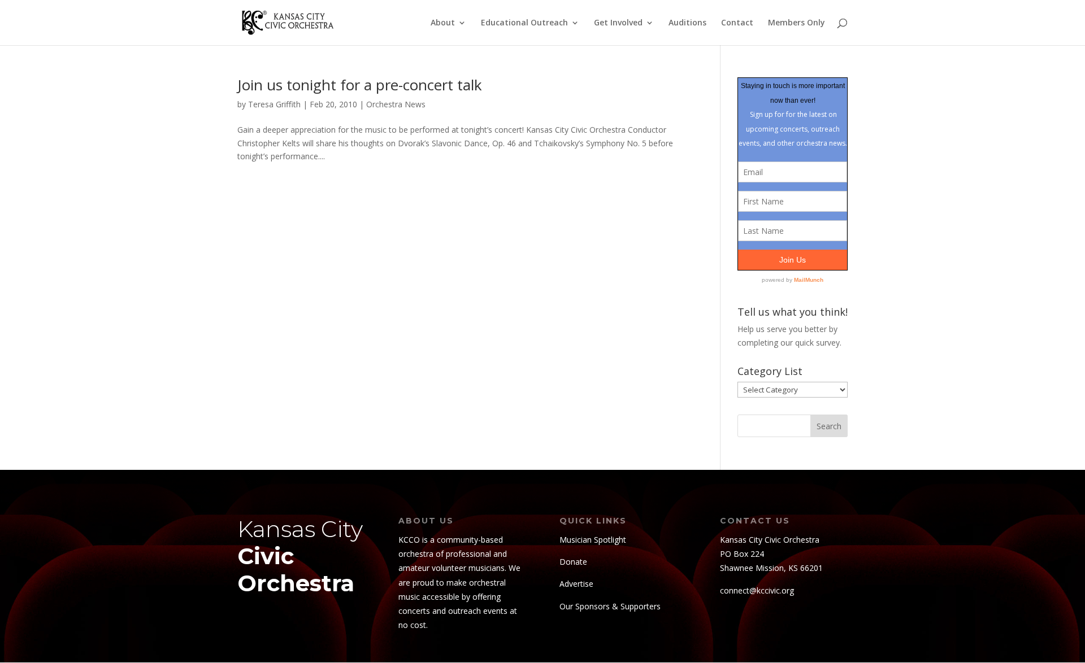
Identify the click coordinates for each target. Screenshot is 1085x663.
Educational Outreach (524, 23)
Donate (573, 561)
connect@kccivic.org (757, 590)
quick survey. (818, 342)
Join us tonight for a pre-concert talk (359, 85)
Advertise (576, 583)
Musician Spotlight (592, 539)
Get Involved (618, 23)
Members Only (796, 23)
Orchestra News (396, 104)
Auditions (687, 23)
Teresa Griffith (274, 104)
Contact (737, 23)
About (443, 23)
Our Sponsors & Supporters (610, 606)
